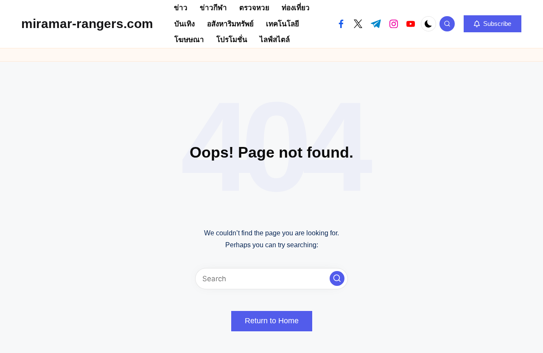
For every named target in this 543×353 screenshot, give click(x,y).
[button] (492, 24)
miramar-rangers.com (87, 24)
